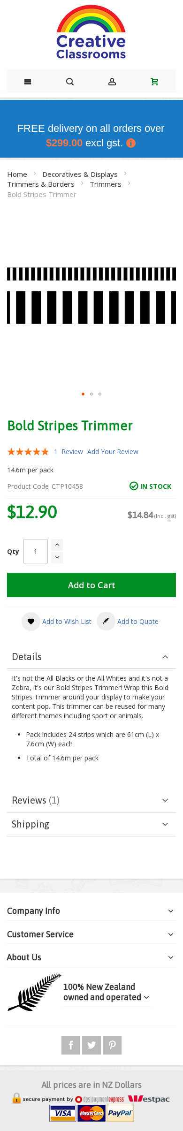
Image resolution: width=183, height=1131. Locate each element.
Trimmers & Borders (41, 184)
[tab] (91, 657)
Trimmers (106, 184)
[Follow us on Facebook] (71, 1043)
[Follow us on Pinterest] (112, 1043)
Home (18, 174)
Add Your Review (112, 451)
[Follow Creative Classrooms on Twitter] (92, 1043)
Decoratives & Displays (81, 174)
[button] (83, 394)
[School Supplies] (91, 32)
